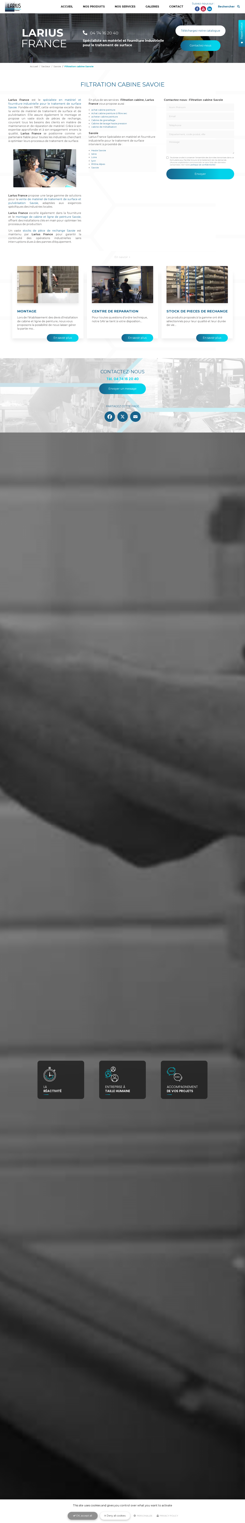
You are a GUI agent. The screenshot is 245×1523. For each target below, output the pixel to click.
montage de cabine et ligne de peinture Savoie (48, 216)
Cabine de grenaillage (103, 120)
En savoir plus (63, 337)
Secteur (45, 66)
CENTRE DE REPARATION (115, 311)
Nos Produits (94, 6)
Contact (176, 6)
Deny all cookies (116, 1515)
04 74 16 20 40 (103, 33)
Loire (94, 157)
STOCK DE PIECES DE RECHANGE (197, 311)
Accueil (67, 6)
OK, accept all (84, 1515)
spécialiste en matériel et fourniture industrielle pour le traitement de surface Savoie (44, 103)
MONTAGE (26, 311)
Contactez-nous (200, 45)
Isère (94, 154)
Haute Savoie (98, 150)
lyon (93, 161)
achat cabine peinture (103, 110)
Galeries (152, 6)
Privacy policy (168, 1515)
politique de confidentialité (202, 165)
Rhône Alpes (98, 164)
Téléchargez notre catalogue (200, 30)
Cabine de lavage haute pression (109, 123)
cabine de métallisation (104, 127)
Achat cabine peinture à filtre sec (109, 113)
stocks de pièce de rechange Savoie (49, 230)
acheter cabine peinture (104, 116)
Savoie (57, 66)
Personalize (144, 1515)
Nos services (125, 6)
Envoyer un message (122, 388)
